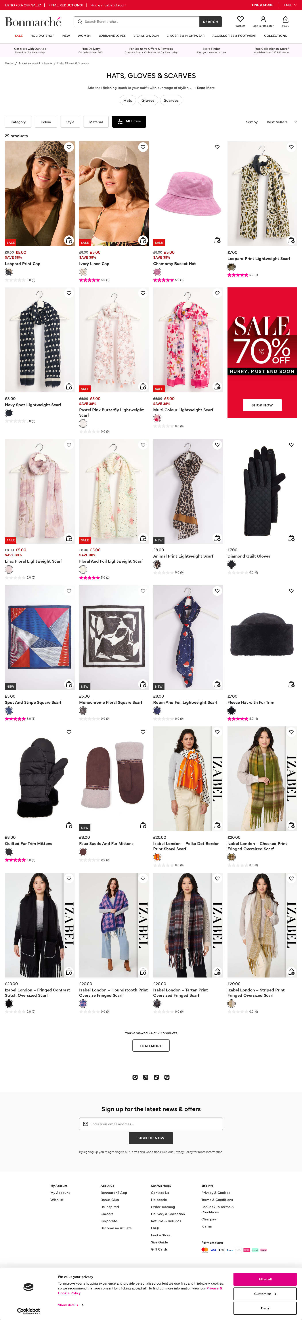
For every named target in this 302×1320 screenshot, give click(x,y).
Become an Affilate (116, 1227)
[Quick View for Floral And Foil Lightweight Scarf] (143, 538)
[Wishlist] (69, 147)
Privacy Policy (183, 1151)
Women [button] (84, 35)
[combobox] (137, 21)
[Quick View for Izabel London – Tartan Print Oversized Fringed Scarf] (217, 972)
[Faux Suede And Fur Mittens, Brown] (83, 852)
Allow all (265, 1279)
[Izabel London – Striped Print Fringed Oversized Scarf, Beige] (231, 1004)
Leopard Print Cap (22, 263)
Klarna (206, 1226)
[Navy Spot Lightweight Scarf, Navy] (9, 413)
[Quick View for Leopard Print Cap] (69, 240)
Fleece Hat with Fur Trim (250, 702)
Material (96, 121)
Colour (46, 121)
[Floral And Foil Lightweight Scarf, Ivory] (83, 569)
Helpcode (159, 1199)
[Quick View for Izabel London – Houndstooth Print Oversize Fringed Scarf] (143, 972)
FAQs (155, 1227)
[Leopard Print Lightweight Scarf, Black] (231, 267)
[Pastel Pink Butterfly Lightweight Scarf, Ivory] (83, 423)
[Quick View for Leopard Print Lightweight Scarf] (291, 240)
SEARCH (211, 21)
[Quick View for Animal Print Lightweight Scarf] (217, 538)
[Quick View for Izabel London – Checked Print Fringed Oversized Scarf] (291, 825)
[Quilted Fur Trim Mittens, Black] (9, 852)
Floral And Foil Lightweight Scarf (111, 561)
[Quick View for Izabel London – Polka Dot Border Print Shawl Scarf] (217, 825)
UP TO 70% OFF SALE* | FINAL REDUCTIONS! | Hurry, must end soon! (65, 4)
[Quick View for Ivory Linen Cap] (143, 240)
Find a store (262, 5)
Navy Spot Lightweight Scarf (33, 404)
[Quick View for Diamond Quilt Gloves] (291, 538)
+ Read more (204, 87)
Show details (68, 1305)
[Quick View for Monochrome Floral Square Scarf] (143, 684)
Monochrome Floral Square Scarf (110, 702)
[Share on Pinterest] (167, 1077)
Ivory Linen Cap (94, 263)
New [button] (66, 35)
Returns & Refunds (166, 1220)
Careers (107, 1213)
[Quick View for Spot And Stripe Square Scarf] (69, 684)
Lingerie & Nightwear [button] (186, 35)
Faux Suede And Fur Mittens (106, 843)
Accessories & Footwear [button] (234, 35)
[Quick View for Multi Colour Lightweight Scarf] (217, 386)
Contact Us (160, 1192)
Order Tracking (163, 1206)
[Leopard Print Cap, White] (9, 272)
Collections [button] (275, 35)
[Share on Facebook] (135, 1077)
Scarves (171, 100)
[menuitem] (290, 5)
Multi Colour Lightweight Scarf (183, 409)
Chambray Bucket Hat (174, 263)
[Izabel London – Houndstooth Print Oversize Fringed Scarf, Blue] (83, 1004)
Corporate (109, 1220)
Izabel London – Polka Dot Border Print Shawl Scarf (186, 845)
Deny (265, 1308)
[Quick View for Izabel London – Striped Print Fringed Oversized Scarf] (291, 972)
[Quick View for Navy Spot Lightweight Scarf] (69, 386)
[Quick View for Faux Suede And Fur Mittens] (143, 825)
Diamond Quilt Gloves (248, 556)
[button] (290, 5)
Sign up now (151, 1137)
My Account (60, 1192)
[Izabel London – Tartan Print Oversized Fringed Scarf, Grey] (157, 1004)
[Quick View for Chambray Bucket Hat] (217, 240)
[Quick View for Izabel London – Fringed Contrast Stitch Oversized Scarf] (69, 972)
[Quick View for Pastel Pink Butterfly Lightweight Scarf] (143, 386)
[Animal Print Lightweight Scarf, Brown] (157, 564)
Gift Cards (159, 1249)
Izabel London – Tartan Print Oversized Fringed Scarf (180, 992)
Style (70, 121)
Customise (262, 1294)
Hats (127, 100)
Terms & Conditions (217, 1199)
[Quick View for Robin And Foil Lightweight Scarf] (217, 684)
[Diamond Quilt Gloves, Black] (231, 564)
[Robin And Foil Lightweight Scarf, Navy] (157, 711)
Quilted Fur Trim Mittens (28, 843)
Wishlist (56, 1199)
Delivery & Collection (168, 1213)
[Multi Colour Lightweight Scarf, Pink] (157, 418)
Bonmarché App (114, 1192)
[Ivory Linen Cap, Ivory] (83, 272)
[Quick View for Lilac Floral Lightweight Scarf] (69, 538)
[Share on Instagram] (145, 1077)
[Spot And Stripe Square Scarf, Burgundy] (9, 711)
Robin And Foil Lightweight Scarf (185, 702)
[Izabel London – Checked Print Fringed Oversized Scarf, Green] (231, 857)
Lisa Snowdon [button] (146, 35)
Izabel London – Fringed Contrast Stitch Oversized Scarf (37, 992)
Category (18, 121)
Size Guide (159, 1241)
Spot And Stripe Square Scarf (33, 702)
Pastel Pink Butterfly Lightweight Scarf (111, 412)
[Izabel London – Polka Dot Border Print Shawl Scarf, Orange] (157, 857)
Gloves (148, 100)
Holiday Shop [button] (42, 35)
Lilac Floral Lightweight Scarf (33, 561)
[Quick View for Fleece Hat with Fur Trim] (291, 684)
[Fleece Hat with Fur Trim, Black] (231, 711)
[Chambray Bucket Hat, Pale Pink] (157, 272)
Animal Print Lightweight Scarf (183, 556)
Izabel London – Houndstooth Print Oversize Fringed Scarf (113, 992)
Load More (151, 1045)
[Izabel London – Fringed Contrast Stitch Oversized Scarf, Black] (9, 1004)
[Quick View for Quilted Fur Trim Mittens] (69, 825)
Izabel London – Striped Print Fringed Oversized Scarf (256, 992)
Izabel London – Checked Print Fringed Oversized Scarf (257, 845)
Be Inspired (110, 1206)
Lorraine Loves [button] (112, 35)
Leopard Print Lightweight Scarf (258, 258)
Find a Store (160, 1234)
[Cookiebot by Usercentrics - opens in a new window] (28, 1311)
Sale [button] (19, 35)
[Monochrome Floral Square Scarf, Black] (83, 711)
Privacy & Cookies (215, 1192)
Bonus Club (110, 1199)
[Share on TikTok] (156, 1077)
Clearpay (208, 1218)
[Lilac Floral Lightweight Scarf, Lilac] (9, 569)
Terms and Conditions (145, 1151)
